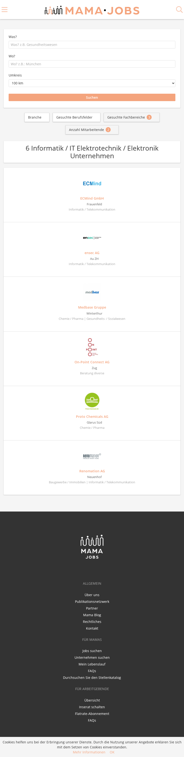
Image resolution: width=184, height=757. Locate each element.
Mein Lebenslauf (92, 664)
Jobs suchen (92, 650)
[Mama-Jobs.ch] (92, 9)
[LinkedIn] (93, 569)
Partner (92, 608)
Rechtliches (92, 621)
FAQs (92, 671)
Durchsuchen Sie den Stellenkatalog (92, 677)
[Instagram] (100, 569)
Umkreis (15, 75)
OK (112, 752)
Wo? (12, 56)
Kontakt (92, 628)
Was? (13, 36)
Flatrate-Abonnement (92, 713)
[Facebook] (84, 569)
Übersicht (92, 700)
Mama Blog (92, 615)
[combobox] (92, 45)
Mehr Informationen (89, 752)
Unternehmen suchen (92, 657)
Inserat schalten (92, 707)
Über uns (92, 595)
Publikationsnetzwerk (92, 601)
